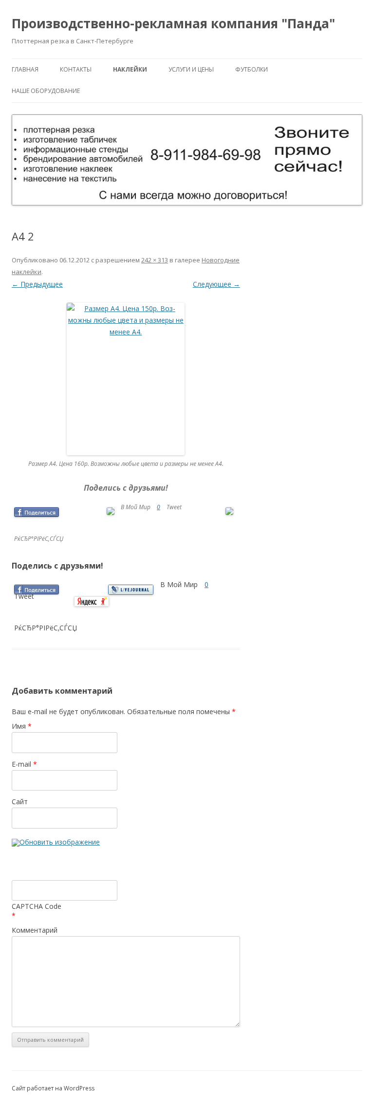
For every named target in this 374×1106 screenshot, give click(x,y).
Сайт (20, 801)
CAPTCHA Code (36, 906)
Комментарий (34, 930)
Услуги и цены (191, 69)
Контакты (76, 69)
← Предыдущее (37, 284)
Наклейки (130, 69)
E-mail (24, 764)
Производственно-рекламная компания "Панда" (173, 23)
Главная (25, 69)
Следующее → (216, 284)
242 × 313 (154, 260)
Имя (22, 726)
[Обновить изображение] (56, 843)
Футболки (251, 69)
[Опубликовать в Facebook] (36, 512)
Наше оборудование (46, 91)
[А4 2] (126, 379)
